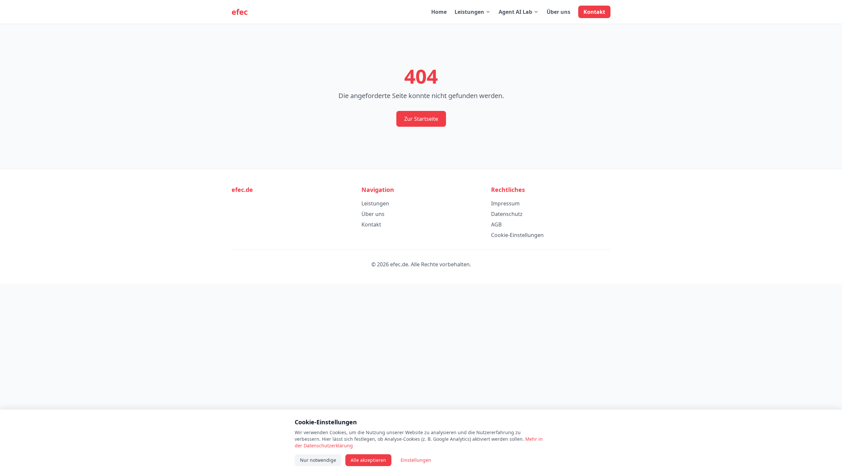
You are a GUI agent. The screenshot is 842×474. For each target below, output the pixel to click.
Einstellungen (416, 460)
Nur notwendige (318, 460)
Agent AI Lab (515, 11)
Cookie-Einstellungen (517, 235)
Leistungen (469, 11)
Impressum (505, 203)
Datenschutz (507, 214)
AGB (496, 224)
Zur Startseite (421, 118)
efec (240, 12)
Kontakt (594, 11)
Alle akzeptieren (368, 460)
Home (439, 11)
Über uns (558, 11)
